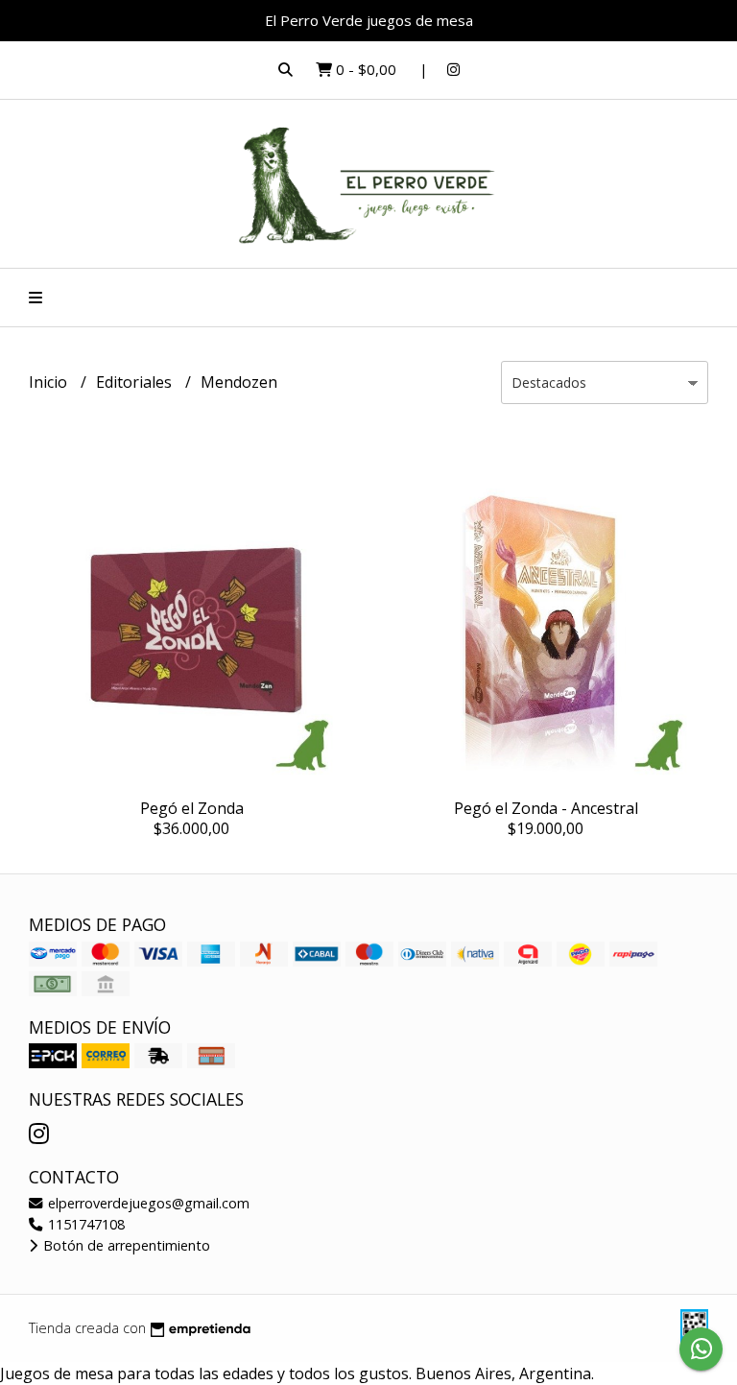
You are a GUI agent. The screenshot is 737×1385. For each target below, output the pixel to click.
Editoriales (136, 382)
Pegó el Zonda (192, 808)
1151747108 (84, 1224)
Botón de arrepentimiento (124, 1245)
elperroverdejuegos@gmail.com (147, 1203)
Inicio (50, 382)
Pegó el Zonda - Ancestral (546, 808)
